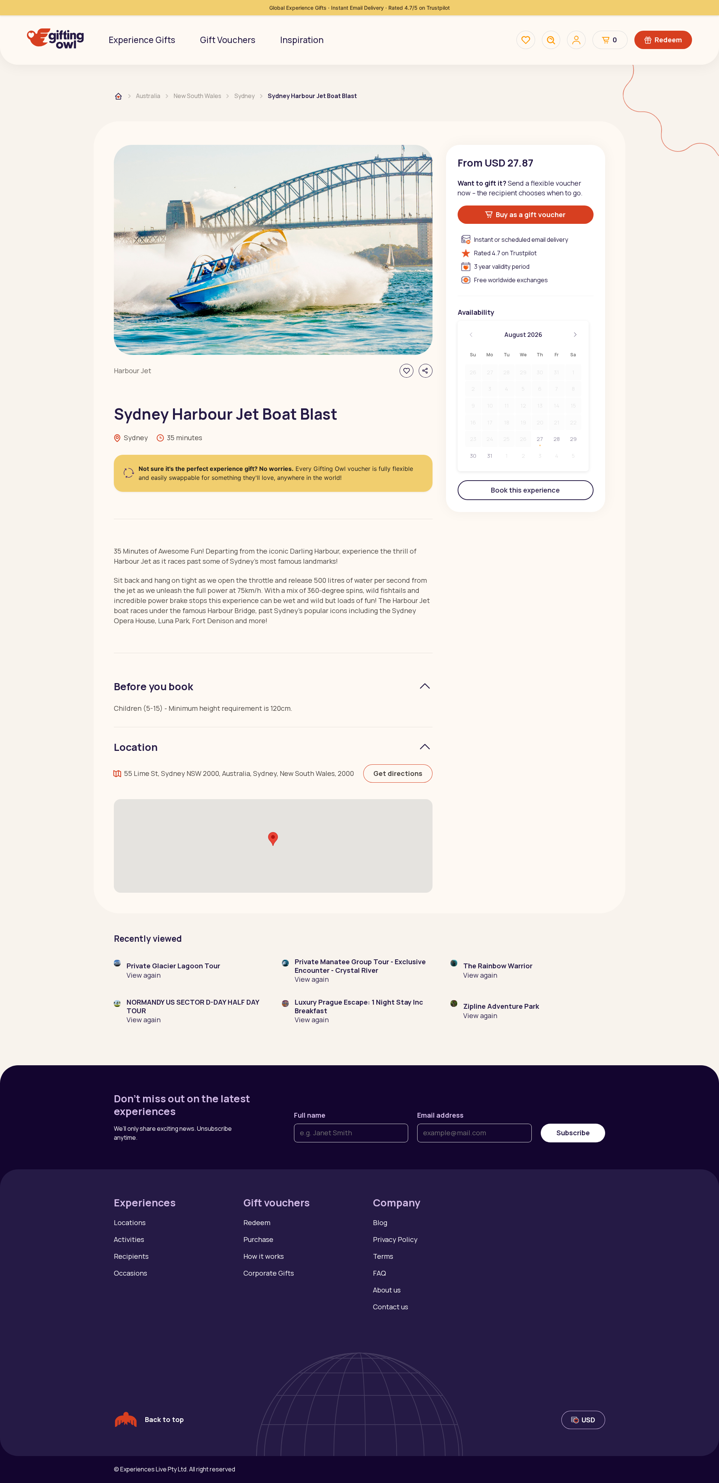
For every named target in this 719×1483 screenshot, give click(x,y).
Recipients (131, 1256)
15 (573, 405)
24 (489, 438)
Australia (148, 96)
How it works (263, 1256)
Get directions (397, 773)
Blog (380, 1222)
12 (523, 405)
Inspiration (302, 40)
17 (489, 422)
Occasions (130, 1273)
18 (506, 422)
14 (556, 405)
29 (523, 372)
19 (523, 422)
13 (540, 405)
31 (556, 372)
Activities (129, 1239)
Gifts (142, 40)
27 (490, 372)
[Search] (551, 40)
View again (144, 975)
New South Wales (197, 96)
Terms (383, 1256)
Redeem (668, 39)
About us (387, 1289)
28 (506, 372)
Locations (130, 1222)
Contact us (390, 1306)
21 (556, 422)
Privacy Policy (395, 1239)
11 (506, 405)
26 (473, 372)
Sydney (244, 96)
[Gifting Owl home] (55, 39)
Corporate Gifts (268, 1273)
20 (540, 422)
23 (473, 438)
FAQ (379, 1273)
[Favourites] (525, 40)
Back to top (164, 1419)
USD (588, 1419)
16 (473, 422)
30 (540, 372)
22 (573, 422)
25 (506, 438)
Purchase (258, 1239)
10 (490, 405)
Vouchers (227, 40)
